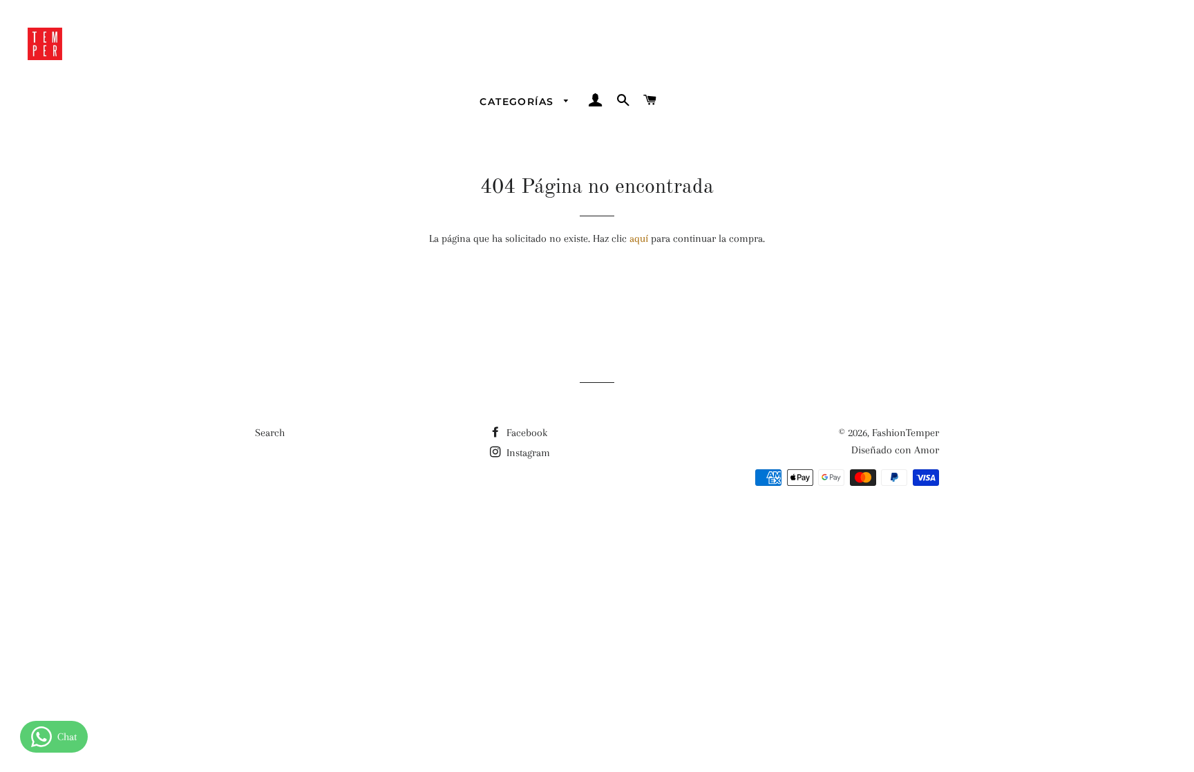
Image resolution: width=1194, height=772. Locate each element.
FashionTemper (905, 432)
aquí (638, 238)
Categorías (518, 101)
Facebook (525, 432)
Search (270, 432)
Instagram (527, 452)
